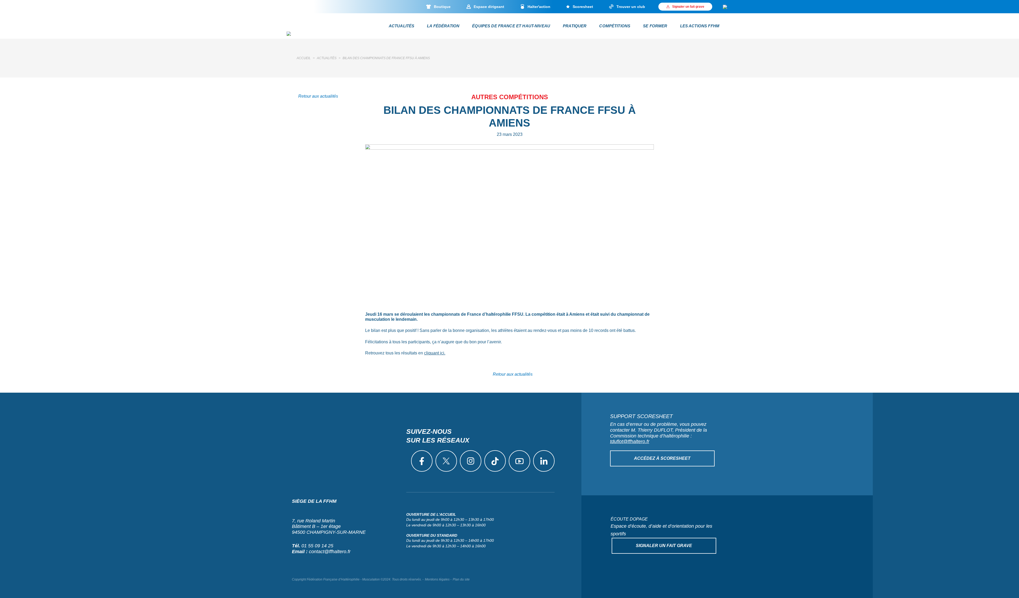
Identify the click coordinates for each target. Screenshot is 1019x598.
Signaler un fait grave (664, 545)
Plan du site (461, 579)
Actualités (401, 26)
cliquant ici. (434, 353)
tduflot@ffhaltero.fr (629, 441)
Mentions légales (437, 579)
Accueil (304, 58)
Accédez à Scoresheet (662, 458)
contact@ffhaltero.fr (330, 551)
